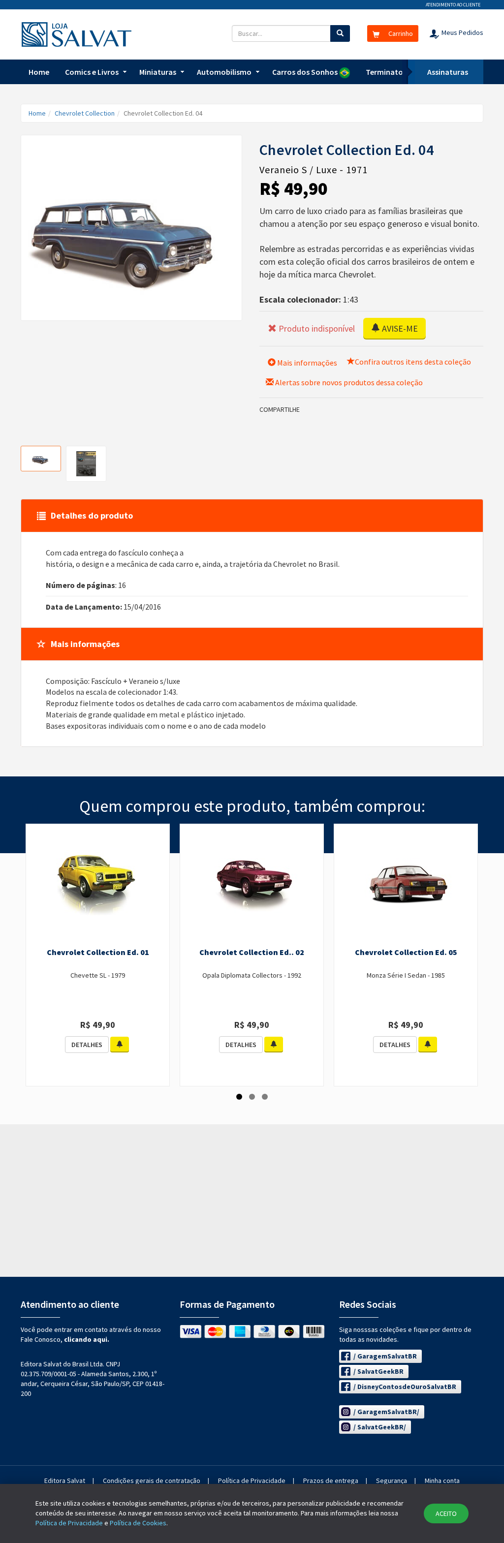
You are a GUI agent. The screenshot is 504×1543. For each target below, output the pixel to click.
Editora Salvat (64, 1480)
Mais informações (306, 363)
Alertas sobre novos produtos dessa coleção (348, 382)
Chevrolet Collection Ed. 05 (406, 952)
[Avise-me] (119, 1044)
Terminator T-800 (396, 72)
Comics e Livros (92, 72)
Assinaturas (447, 72)
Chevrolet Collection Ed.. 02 (251, 952)
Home (39, 72)
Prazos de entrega (330, 1480)
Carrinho (400, 33)
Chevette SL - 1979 (97, 975)
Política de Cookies (138, 1522)
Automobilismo (224, 72)
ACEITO (446, 1513)
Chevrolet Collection (85, 113)
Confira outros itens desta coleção (413, 362)
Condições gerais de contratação (151, 1480)
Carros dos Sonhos (305, 72)
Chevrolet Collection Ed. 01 (98, 952)
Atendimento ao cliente (453, 4)
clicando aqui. (86, 1339)
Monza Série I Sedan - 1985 (406, 975)
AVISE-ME (399, 328)
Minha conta (442, 1480)
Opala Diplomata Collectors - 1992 (251, 975)
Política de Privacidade (251, 1480)
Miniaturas (157, 72)
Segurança (391, 1480)
